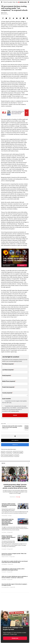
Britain (3, 452)
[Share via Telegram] (13, 18)
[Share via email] (16, 18)
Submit (15, 415)
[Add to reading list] (27, 18)
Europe (16, 455)
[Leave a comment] (23, 18)
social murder (21, 56)
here (16, 352)
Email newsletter (6, 398)
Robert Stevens (4, 12)
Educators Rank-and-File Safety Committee (14, 343)
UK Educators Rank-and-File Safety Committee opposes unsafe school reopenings (12, 426)
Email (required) (6, 375)
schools (8, 142)
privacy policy (15, 411)
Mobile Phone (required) (8, 381)
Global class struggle (18, 452)
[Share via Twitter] (6, 18)
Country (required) (7, 392)
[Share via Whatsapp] (10, 18)
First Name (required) (7, 364)
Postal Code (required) (8, 387)
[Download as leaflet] (20, 18)
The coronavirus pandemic (7, 455)
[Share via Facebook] (3, 18)
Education (9, 452)
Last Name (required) (7, 369)
